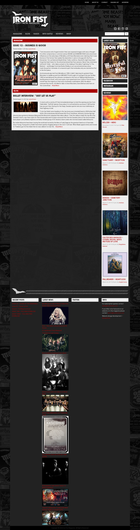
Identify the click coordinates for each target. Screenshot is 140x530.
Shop (68, 34)
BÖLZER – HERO (109, 122)
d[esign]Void (106, 318)
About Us (95, 2)
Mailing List (115, 2)
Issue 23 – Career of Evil (20, 306)
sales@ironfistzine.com (110, 306)
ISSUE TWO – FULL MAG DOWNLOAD (24, 311)
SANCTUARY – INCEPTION (114, 160)
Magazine (17, 34)
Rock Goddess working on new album (54, 353)
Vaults (36, 34)
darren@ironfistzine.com (116, 313)
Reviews (59, 34)
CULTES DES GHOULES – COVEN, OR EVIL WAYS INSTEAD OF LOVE (113, 239)
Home (87, 2)
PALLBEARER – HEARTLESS (114, 279)
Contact (104, 2)
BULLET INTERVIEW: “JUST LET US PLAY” (34, 96)
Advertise (125, 2)
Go (126, 34)
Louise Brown (32, 49)
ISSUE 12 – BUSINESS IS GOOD (29, 46)
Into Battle (47, 34)
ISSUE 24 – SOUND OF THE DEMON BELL (25, 304)
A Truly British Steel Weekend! (52, 330)
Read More (55, 85)
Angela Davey (123, 282)
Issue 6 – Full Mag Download (21, 309)
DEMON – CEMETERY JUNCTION (111, 199)
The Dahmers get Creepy (50, 333)
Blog (27, 34)
